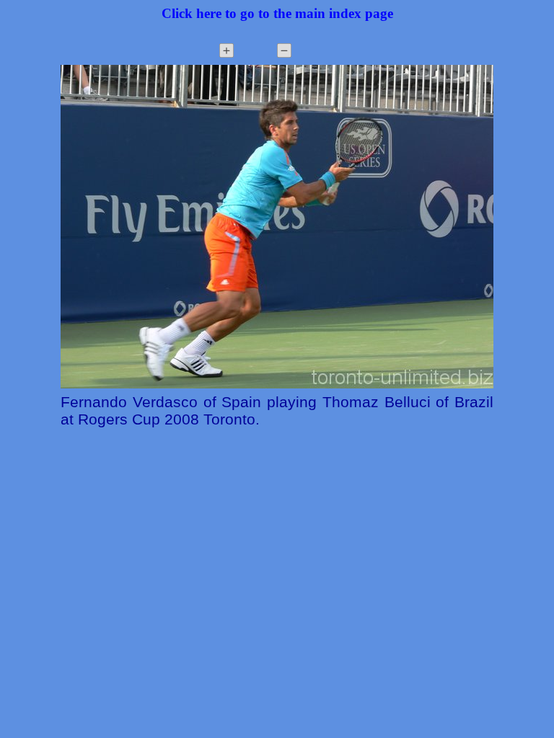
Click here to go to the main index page (277, 13)
